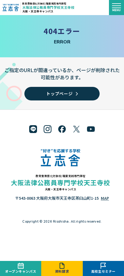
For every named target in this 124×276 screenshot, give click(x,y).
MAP (105, 198)
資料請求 (62, 271)
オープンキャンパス (20, 271)
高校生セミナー (103, 271)
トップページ (59, 93)
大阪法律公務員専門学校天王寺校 (48, 7)
